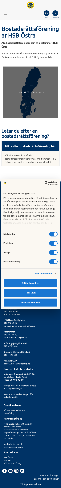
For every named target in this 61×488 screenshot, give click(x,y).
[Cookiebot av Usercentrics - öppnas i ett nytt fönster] (45, 183)
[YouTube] (10, 472)
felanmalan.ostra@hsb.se (15, 337)
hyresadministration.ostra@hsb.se (19, 325)
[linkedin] (22, 472)
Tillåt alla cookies (30, 283)
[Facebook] (4, 472)
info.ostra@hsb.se (12, 314)
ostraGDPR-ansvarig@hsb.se (17, 363)
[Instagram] (16, 472)
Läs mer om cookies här (46, 478)
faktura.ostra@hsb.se (13, 446)
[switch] (53, 243)
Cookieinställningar (49, 475)
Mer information (43, 273)
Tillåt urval (30, 292)
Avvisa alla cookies (30, 302)
